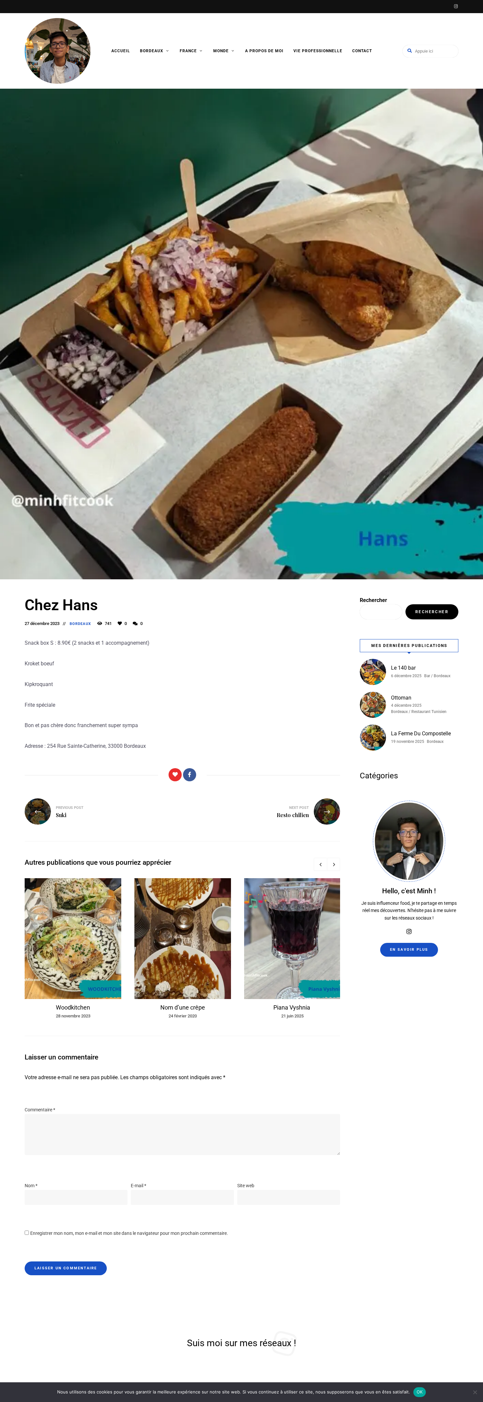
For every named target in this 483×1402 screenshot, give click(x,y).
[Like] (175, 774)
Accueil (120, 51)
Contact (362, 51)
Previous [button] (320, 864)
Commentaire (40, 1109)
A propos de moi (264, 51)
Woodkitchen (73, 1007)
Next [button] (333, 864)
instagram (455, 6)
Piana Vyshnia (292, 1007)
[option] (73, 948)
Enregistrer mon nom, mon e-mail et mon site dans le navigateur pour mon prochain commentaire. (129, 1233)
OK (420, 1391)
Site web (245, 1185)
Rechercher (373, 600)
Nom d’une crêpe (182, 1007)
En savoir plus (409, 949)
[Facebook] (189, 774)
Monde (221, 51)
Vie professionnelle (317, 51)
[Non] (475, 1392)
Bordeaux (151, 51)
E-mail (138, 1185)
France (188, 51)
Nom (31, 1185)
